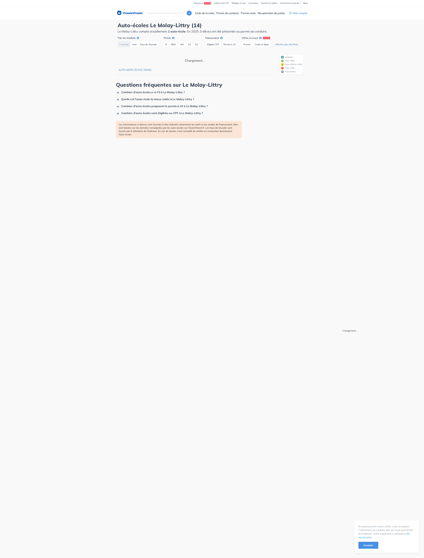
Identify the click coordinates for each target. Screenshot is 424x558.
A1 (189, 44)
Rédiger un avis (239, 3)
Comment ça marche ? (290, 3)
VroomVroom (132, 13)
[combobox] (169, 13)
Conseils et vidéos (269, 3)
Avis (134, 44)
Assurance (253, 3)
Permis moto (248, 13)
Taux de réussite (148, 44)
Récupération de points (271, 13)
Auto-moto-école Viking (135, 69)
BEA (173, 44)
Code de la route (204, 13)
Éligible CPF (213, 44)
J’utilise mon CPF (221, 3)
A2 (196, 44)
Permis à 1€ (229, 44)
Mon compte (300, 13)
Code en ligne (262, 44)
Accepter (368, 545)
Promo (246, 44)
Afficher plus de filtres (286, 44)
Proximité (124, 44)
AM (182, 44)
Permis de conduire (227, 13)
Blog (305, 3)
